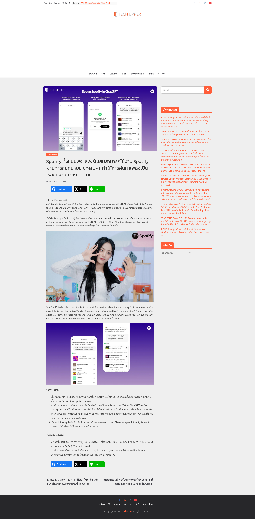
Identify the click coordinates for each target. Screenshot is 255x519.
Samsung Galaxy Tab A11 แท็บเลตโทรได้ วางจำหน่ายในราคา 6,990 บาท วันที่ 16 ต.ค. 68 (72, 482)
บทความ (113, 73)
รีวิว (103, 73)
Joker (64, 181)
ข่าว (124, 73)
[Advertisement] (127, 47)
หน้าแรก (93, 73)
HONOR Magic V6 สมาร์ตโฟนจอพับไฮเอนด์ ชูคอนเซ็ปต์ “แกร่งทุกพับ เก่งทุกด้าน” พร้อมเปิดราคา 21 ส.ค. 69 (185, 232)
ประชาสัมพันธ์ (137, 73)
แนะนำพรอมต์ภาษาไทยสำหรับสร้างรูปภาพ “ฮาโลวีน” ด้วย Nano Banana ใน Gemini (128, 482)
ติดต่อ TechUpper (157, 73)
